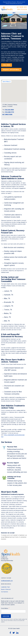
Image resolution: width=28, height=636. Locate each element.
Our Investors (4, 591)
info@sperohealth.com (7, 580)
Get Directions (7, 114)
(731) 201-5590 (9, 109)
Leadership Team (5, 587)
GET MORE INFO (22, 7)
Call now (6, 65)
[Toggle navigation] (14, 13)
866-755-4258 (22, 9)
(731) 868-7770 (9, 112)
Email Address (5, 608)
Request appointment (11, 69)
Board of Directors (6, 589)
